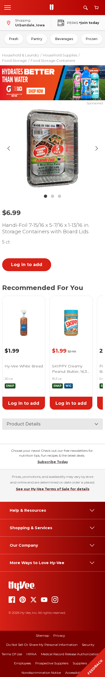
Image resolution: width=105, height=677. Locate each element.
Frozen (91, 39)
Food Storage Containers (53, 60)
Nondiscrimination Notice (41, 673)
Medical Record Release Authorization (70, 654)
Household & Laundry (20, 55)
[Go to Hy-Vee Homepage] (53, 7)
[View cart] (96, 7)
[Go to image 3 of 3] (59, 196)
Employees (22, 663)
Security (88, 645)
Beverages (64, 39)
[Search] (85, 7)
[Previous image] (8, 148)
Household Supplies (60, 55)
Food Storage (14, 60)
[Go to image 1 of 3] (45, 196)
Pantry (36, 39)
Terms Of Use (12, 654)
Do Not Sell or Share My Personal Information (42, 645)
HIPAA (31, 654)
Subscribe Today (52, 462)
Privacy (59, 635)
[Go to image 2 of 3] (52, 196)
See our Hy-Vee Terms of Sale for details (52, 489)
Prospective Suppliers (51, 663)
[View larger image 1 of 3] (52, 148)
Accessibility (74, 673)
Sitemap (42, 635)
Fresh (13, 39)
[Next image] (96, 148)
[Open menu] (7, 7)
